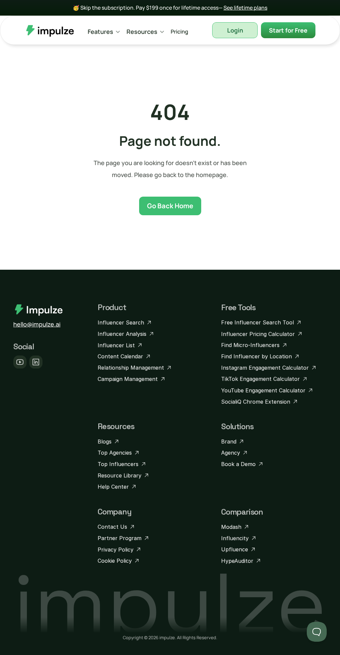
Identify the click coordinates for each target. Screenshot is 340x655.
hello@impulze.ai (36, 324)
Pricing (179, 31)
